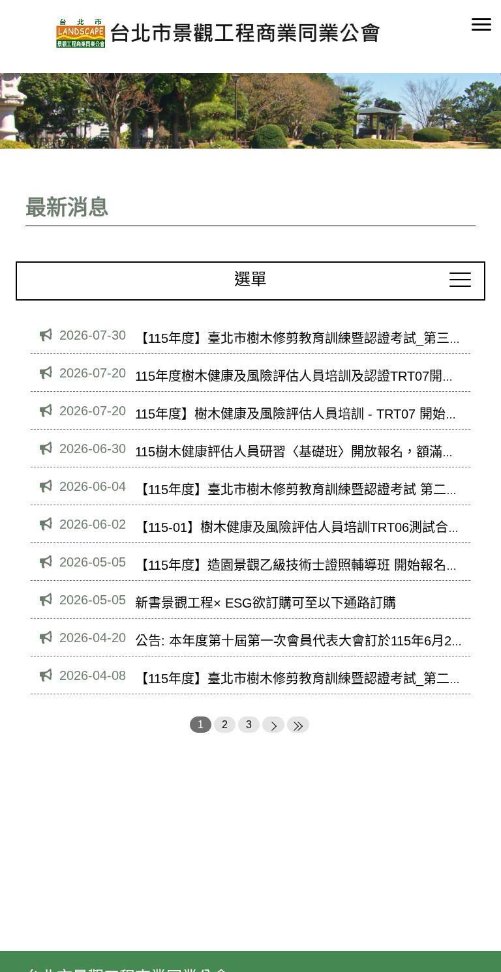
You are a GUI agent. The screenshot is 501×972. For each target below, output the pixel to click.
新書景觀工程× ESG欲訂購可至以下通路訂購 (265, 603)
